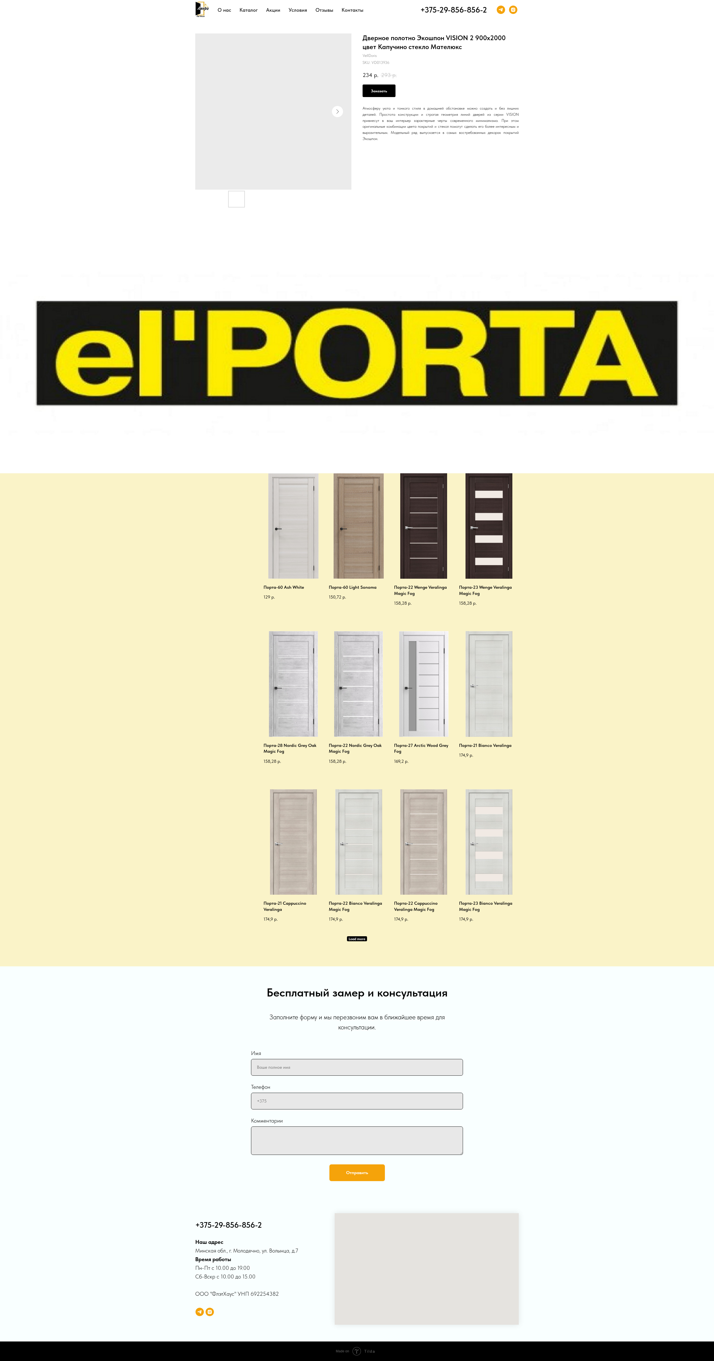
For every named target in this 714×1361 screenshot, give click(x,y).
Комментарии (267, 1120)
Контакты (352, 10)
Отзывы (324, 10)
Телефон (260, 1087)
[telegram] (501, 10)
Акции (273, 10)
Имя (256, 1053)
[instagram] (513, 10)
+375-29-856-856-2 (453, 10)
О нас (224, 10)
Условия (298, 10)
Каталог (249, 10)
